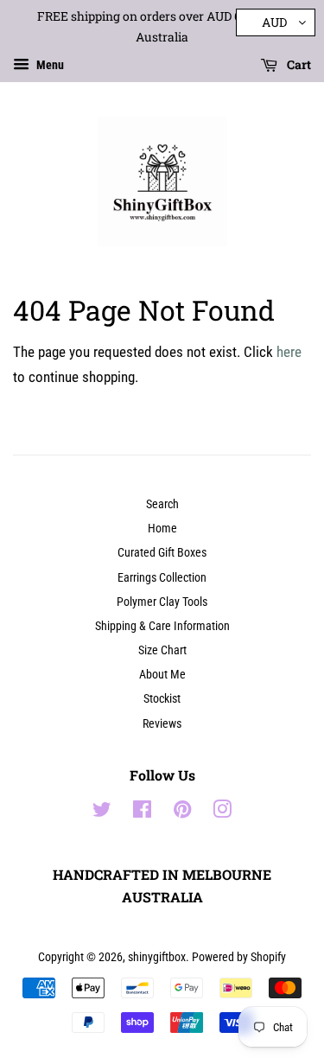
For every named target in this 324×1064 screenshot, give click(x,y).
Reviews (162, 724)
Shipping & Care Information (162, 626)
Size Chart (162, 650)
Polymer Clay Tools (162, 602)
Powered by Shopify (239, 957)
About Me (162, 674)
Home (162, 528)
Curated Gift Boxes (162, 552)
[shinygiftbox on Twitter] (101, 813)
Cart (297, 64)
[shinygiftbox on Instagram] (222, 813)
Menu (49, 65)
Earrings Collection (162, 577)
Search (162, 504)
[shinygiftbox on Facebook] (142, 813)
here (289, 351)
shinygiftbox (157, 957)
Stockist (162, 698)
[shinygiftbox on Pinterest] (182, 813)
